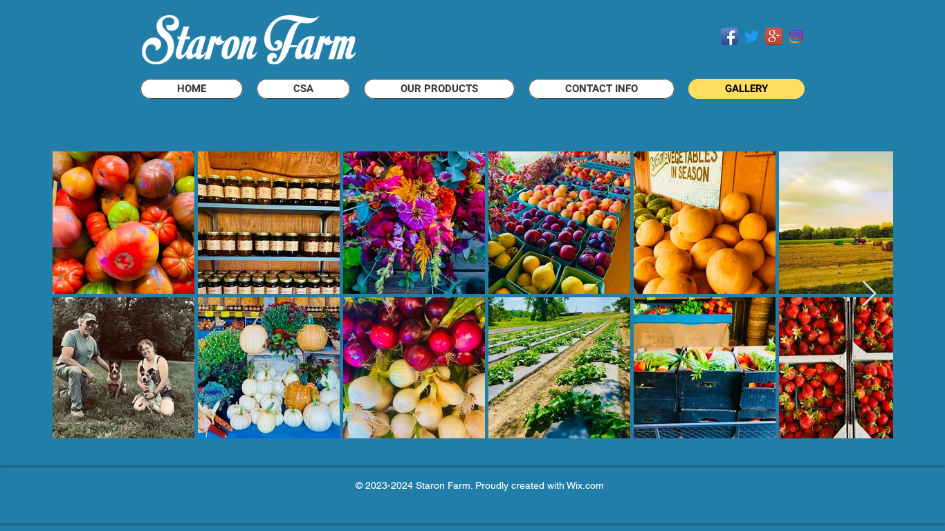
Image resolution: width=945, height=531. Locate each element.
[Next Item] (869, 294)
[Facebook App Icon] (729, 36)
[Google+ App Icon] (773, 36)
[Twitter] (751, 36)
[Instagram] (796, 36)
